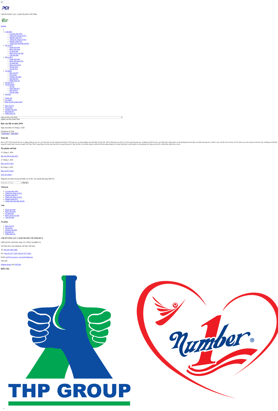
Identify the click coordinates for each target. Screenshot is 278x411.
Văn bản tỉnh (14, 55)
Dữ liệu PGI (14, 67)
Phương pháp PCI (16, 38)
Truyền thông (9, 85)
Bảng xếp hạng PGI (16, 61)
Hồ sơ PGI (9, 57)
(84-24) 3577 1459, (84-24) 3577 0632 (17, 253)
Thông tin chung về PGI (18, 40)
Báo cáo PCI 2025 (7, 163)
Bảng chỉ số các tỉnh (16, 53)
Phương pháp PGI (16, 42)
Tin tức (12, 87)
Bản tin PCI (14, 90)
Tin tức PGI (14, 69)
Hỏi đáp (8, 94)
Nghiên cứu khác (15, 77)
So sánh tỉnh (14, 51)
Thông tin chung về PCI (18, 36)
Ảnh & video (14, 92)
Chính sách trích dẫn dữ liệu (19, 43)
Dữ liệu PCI (9, 83)
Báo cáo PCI (14, 73)
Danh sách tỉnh (15, 47)
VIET (17, 264)
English (3, 26)
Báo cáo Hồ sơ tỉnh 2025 (9, 156)
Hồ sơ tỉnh (13, 75)
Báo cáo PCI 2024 (7, 171)
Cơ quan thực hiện (16, 34)
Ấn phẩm (8, 71)
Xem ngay (14, 133)
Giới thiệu (8, 32)
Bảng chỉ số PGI (15, 65)
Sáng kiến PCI (15, 88)
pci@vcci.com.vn (12, 257)
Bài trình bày (14, 79)
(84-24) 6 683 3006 (10, 250)
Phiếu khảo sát (15, 81)
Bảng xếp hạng (15, 49)
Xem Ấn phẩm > (6, 175)
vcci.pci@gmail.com (26, 257)
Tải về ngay (5, 133)
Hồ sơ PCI (8, 45)
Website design (6, 264)
